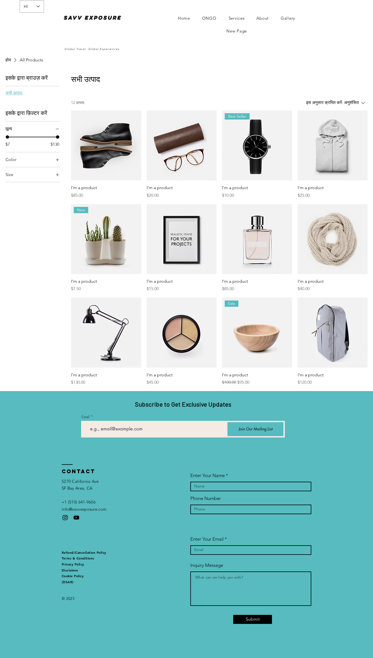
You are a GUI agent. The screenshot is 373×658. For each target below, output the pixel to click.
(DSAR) (68, 582)
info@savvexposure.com (84, 509)
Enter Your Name (207, 475)
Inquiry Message (206, 565)
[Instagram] (65, 517)
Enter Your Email (207, 539)
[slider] (7, 137)
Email (86, 417)
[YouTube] (76, 517)
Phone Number (205, 498)
